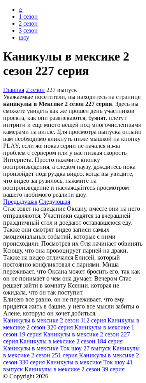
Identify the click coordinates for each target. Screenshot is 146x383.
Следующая (54, 201)
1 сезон (28, 16)
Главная (13, 90)
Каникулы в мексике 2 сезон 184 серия (71, 341)
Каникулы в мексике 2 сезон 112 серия (54, 320)
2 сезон (28, 23)
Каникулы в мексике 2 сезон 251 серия (71, 352)
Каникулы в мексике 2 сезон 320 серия (71, 324)
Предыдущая (20, 201)
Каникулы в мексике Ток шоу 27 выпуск (57, 348)
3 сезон (28, 30)
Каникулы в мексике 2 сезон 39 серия (75, 369)
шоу (24, 37)
